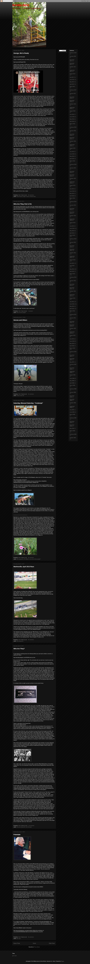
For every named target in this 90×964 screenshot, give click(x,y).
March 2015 (72, 160)
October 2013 (73, 215)
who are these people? (21, 312)
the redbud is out (27, 559)
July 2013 (72, 226)
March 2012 (72, 273)
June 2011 (72, 304)
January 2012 (73, 280)
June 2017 (72, 79)
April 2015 (72, 158)
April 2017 (72, 84)
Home (34, 943)
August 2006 (72, 374)
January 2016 (73, 130)
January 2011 (73, 317)
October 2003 (73, 437)
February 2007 (73, 364)
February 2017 (73, 89)
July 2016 (72, 114)
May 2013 (72, 230)
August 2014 (72, 185)
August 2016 (72, 110)
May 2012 (72, 269)
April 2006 (72, 383)
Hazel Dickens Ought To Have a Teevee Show (26, 196)
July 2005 (72, 409)
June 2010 (72, 341)
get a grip (19, 938)
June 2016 (72, 116)
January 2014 (73, 205)
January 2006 (73, 392)
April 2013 (72, 233)
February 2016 (73, 127)
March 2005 (72, 414)
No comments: (31, 195)
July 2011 (72, 301)
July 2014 (72, 188)
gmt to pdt (14, 955)
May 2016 (72, 119)
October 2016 (73, 104)
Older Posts (52, 943)
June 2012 (72, 265)
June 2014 (72, 191)
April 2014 (72, 195)
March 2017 (72, 86)
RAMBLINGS (20, 5)
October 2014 (73, 178)
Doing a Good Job (20, 395)
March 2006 (72, 385)
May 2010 (72, 343)
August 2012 (72, 259)
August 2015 (72, 148)
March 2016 (72, 123)
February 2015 (73, 164)
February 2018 (73, 52)
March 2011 (72, 310)
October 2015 (73, 141)
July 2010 (72, 338)
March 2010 (72, 348)
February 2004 (73, 434)
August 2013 (72, 222)
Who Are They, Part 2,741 (23, 204)
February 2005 (73, 417)
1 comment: (30, 311)
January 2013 (73, 242)
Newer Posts (17, 943)
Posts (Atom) (37, 947)
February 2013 (73, 238)
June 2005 (72, 412)
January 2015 (73, 167)
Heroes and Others (20, 320)
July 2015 (72, 151)
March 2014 (72, 198)
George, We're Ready (21, 53)
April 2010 (72, 345)
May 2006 (72, 380)
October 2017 (73, 66)
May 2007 (72, 362)
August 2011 (72, 298)
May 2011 (72, 306)
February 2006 (73, 388)
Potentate (17, 834)
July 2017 (72, 77)
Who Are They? (19, 649)
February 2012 (73, 277)
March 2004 (72, 430)
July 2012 (72, 263)
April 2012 (72, 271)
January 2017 (73, 93)
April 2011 (72, 308)
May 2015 (72, 156)
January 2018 (73, 56)
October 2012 (73, 252)
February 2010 (73, 351)
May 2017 (72, 81)
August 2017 (72, 73)
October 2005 (73, 402)
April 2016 (72, 121)
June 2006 (72, 378)
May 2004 (72, 428)
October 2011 (73, 291)
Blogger (62, 961)
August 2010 (72, 335)
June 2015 (72, 153)
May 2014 (72, 193)
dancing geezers (20, 559)
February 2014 (73, 201)
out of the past (29, 827)
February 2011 (73, 314)
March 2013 (72, 235)
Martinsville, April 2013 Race (24, 566)
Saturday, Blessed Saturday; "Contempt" (28, 403)
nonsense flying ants (21, 827)
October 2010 (73, 328)
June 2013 (72, 228)
